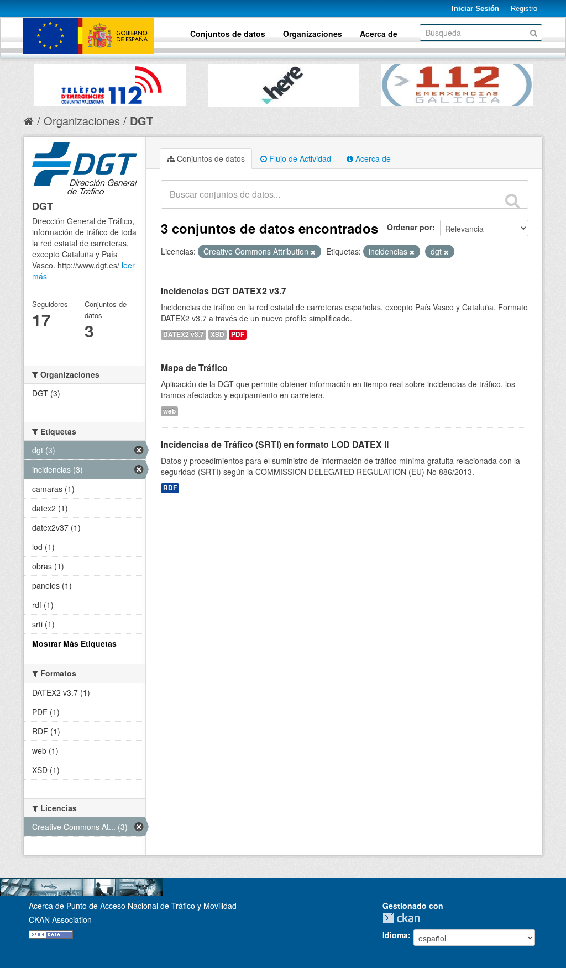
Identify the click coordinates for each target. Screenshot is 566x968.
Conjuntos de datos (227, 33)
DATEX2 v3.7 (183, 334)
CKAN (404, 918)
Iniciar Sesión (475, 8)
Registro (524, 8)
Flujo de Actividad (299, 158)
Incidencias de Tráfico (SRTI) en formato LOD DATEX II (275, 444)
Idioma (395, 934)
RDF (170, 488)
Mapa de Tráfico (194, 367)
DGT (141, 121)
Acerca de (378, 33)
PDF (237, 334)
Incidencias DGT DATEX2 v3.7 (223, 290)
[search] (512, 200)
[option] (110, 82)
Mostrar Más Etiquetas (74, 643)
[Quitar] (313, 251)
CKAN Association (60, 919)
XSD (217, 334)
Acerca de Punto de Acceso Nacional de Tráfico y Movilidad (133, 905)
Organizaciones (312, 33)
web (169, 411)
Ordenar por (409, 226)
